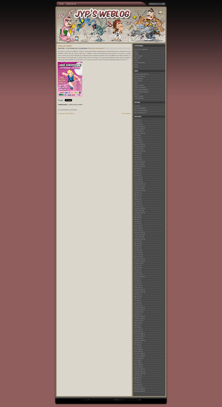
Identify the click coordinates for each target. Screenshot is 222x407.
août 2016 (137, 215)
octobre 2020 (138, 131)
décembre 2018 (138, 162)
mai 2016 (136, 221)
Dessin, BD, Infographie (96, 48)
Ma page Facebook (139, 76)
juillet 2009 (137, 342)
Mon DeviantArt (138, 78)
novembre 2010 (138, 318)
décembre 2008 (138, 353)
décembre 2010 (138, 316)
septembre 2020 (138, 133)
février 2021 (137, 124)
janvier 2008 (137, 367)
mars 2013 (137, 285)
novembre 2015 (138, 234)
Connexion (137, 106)
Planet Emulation (138, 96)
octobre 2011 (137, 311)
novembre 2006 (138, 391)
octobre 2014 (138, 263)
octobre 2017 (138, 188)
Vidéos (136, 67)
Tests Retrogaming (139, 62)
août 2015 (137, 241)
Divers (136, 51)
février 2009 (137, 349)
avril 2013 (137, 283)
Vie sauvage (126, 113)
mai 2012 (136, 300)
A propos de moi (71, 4)
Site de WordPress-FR (140, 112)
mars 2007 (137, 384)
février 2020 (137, 142)
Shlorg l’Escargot (139, 85)
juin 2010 (136, 325)
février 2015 (137, 254)
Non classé (137, 58)
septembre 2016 (138, 212)
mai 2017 (136, 199)
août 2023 (137, 120)
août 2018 (137, 168)
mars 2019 (137, 159)
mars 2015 (137, 252)
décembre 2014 (138, 259)
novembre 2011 (138, 309)
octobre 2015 (138, 237)
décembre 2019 (138, 144)
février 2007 (137, 386)
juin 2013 (136, 278)
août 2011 (137, 314)
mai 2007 (136, 382)
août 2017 (137, 192)
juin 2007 (136, 380)
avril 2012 (137, 303)
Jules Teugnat (138, 56)
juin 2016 (136, 219)
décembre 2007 (138, 369)
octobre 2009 (138, 338)
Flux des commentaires (140, 110)
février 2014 (137, 274)
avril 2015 (137, 250)
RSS (139, 400)
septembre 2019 (138, 151)
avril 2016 (137, 223)
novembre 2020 (138, 129)
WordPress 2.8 (118, 400)
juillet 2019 (137, 153)
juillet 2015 (137, 243)
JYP (66, 48)
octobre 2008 (138, 358)
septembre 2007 (138, 373)
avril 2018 (137, 175)
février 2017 (137, 206)
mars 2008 (137, 362)
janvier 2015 (137, 256)
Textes (136, 64)
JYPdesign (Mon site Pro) (141, 74)
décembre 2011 (138, 307)
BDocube (136, 94)
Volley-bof (65, 46)
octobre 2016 (138, 210)
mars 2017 (137, 203)
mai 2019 (136, 155)
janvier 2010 (137, 331)
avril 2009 (137, 345)
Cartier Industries (139, 98)
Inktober (136, 53)
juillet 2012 (137, 296)
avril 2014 (137, 272)
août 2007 (137, 375)
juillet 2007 (137, 378)
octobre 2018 (138, 164)
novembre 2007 (138, 371)
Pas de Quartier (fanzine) (141, 91)
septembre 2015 (138, 239)
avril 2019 (137, 157)
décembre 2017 (138, 184)
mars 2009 (137, 347)
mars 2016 (137, 226)
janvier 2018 (137, 181)
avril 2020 (137, 137)
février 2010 (137, 329)
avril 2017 (137, 201)
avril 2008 (137, 360)
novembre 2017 (138, 186)
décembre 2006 (138, 389)
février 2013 (137, 287)
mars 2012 (137, 305)
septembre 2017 (138, 190)
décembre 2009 (138, 334)
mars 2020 (137, 140)
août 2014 (137, 265)
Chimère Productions (140, 87)
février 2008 (137, 364)
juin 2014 (136, 270)
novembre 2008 (138, 356)
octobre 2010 (138, 320)
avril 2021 (137, 122)
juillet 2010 (137, 322)
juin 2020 (136, 135)
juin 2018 (136, 170)
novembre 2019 (138, 146)
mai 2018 (136, 173)
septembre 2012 (138, 292)
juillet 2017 (137, 195)
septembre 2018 (138, 166)
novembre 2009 (138, 336)
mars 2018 (137, 177)
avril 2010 (137, 327)
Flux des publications (140, 108)
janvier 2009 (137, 351)
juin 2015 (136, 245)
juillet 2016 (137, 217)
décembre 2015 (138, 232)
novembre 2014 (138, 261)
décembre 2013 (138, 276)
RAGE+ (136, 83)
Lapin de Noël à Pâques (66, 113)
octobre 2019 (138, 148)
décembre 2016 (138, 208)
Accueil (61, 4)
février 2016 (137, 228)
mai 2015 (136, 248)
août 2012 (137, 294)
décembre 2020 (138, 126)
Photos (136, 60)
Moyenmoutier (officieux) (141, 89)
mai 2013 (136, 281)
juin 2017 (136, 197)
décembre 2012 (138, 289)
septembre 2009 (138, 340)
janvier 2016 (137, 230)
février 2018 (137, 179)
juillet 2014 (137, 267)
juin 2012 (136, 298)
